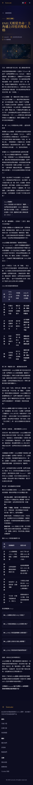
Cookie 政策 (5, 771)
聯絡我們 (4, 752)
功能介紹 (4, 723)
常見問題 (4, 733)
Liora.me (10, 686)
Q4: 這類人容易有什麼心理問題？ (15, 641)
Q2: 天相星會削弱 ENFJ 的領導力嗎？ (16, 624)
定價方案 (4, 728)
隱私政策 (4, 762)
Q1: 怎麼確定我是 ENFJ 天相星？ (15, 615)
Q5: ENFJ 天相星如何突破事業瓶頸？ (16, 650)
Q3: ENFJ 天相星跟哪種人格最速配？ (16, 633)
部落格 (3, 747)
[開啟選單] (30, 3)
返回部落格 (8, 13)
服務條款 (4, 767)
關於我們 (4, 743)
